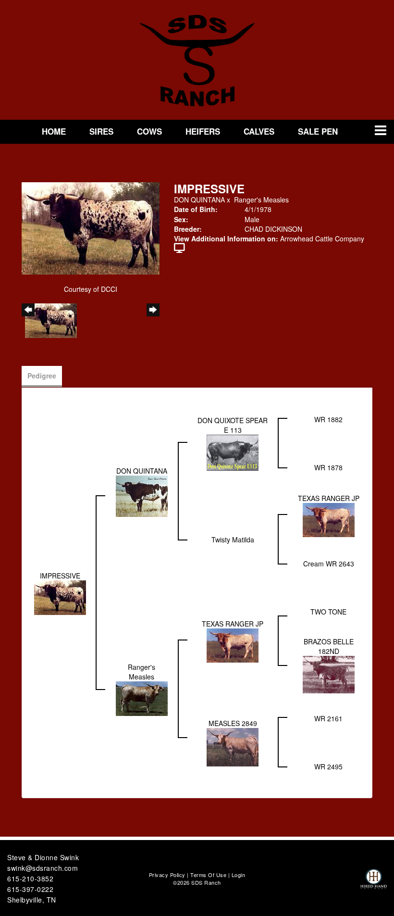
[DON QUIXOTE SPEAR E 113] (233, 452)
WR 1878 (328, 467)
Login (239, 874)
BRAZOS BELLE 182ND (329, 646)
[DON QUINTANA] (142, 495)
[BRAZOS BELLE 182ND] (329, 673)
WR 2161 (328, 718)
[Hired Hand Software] (373, 883)
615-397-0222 (30, 889)
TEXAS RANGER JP (328, 498)
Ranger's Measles (261, 199)
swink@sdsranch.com (42, 868)
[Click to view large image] (91, 227)
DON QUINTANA (199, 199)
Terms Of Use (208, 874)
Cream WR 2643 (328, 563)
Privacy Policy (167, 874)
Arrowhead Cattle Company (322, 238)
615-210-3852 (30, 878)
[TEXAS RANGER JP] (329, 519)
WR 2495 (328, 766)
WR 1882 (328, 419)
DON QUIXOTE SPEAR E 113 (232, 425)
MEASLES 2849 (233, 723)
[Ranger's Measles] (142, 698)
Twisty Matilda (232, 539)
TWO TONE (328, 611)
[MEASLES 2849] (233, 746)
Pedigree (41, 375)
